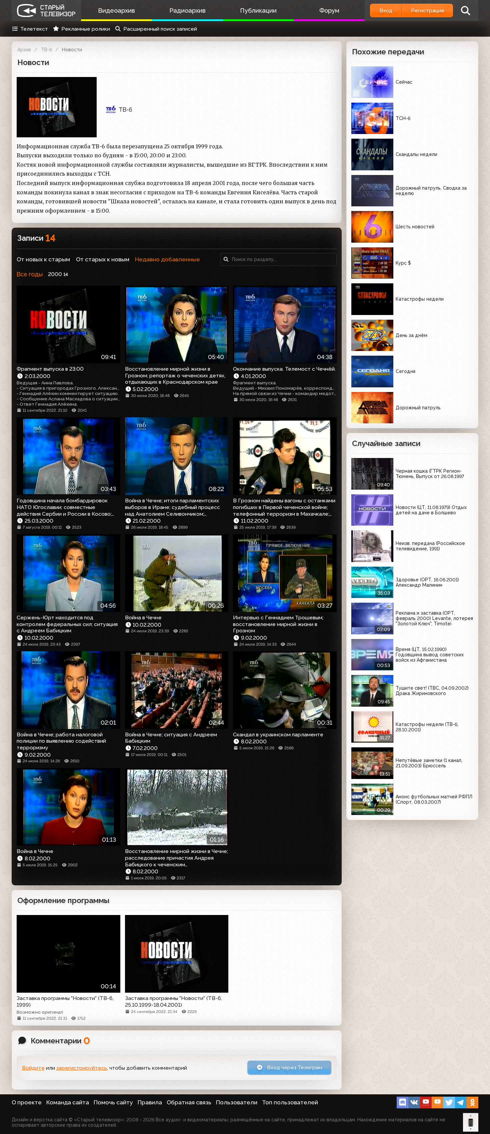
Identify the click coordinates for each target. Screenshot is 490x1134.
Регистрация (427, 10)
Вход (385, 10)
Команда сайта (67, 1102)
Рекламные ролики (85, 29)
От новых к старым (43, 259)
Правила (150, 1102)
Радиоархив (187, 10)
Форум (329, 10)
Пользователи (236, 1102)
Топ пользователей (290, 1102)
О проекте (27, 1102)
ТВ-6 (46, 49)
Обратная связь (189, 1102)
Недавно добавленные (167, 259)
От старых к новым (102, 259)
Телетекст (34, 29)
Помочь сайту (113, 1102)
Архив (24, 49)
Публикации (258, 10)
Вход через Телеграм (294, 1067)
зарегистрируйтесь (81, 1068)
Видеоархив (116, 10)
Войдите (33, 1068)
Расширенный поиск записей (160, 29)
